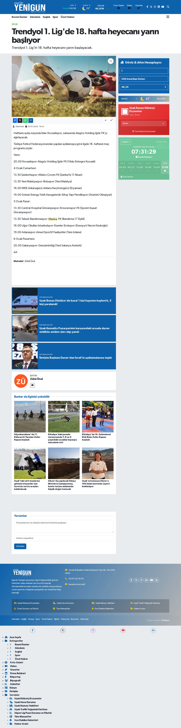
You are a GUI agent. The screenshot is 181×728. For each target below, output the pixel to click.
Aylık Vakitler (128, 177)
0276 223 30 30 (76, 579)
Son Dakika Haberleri (104, 609)
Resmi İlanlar (19, 17)
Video (13, 666)
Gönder (20, 546)
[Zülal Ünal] (21, 381)
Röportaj (65, 619)
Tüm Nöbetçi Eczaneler (145, 131)
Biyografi (15, 680)
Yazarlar (15, 669)
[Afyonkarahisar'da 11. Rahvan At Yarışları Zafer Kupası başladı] (30, 416)
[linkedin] (153, 630)
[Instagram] (141, 580)
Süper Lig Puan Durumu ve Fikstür (33, 713)
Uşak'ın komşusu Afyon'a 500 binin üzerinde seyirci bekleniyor (96, 483)
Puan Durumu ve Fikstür (28, 609)
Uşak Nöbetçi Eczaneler (28, 603)
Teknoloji (84, 619)
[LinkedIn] (146, 580)
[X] (136, 580)
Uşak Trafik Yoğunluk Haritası (147, 603)
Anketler (15, 684)
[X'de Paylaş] (20, 120)
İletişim (14, 691)
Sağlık (46, 17)
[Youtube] (151, 580)
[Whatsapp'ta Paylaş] (25, 120)
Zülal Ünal (20, 127)
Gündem (35, 17)
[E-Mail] (32, 385)
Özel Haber (68, 17)
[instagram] (92, 630)
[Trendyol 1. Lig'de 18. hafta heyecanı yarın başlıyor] (64, 86)
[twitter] (62, 630)
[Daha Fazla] (30, 120)
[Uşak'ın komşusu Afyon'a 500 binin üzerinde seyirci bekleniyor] (98, 463)
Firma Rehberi (18, 673)
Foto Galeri (16, 662)
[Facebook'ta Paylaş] (15, 120)
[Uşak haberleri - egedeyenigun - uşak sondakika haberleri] (30, 7)
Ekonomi (74, 619)
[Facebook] (131, 580)
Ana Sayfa (15, 637)
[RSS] (156, 580)
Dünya (31, 619)
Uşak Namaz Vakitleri (105, 603)
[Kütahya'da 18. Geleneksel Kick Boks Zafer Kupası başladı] (98, 416)
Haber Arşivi (139, 609)
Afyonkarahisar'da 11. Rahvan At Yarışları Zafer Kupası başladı (27, 437)
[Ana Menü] (167, 17)
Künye (13, 688)
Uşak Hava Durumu (65, 603)
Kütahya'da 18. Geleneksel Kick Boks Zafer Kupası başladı (96, 437)
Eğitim (57, 619)
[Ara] (168, 7)
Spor (55, 17)
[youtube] (123, 630)
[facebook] (32, 630)
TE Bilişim (165, 620)
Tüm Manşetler (63, 609)
